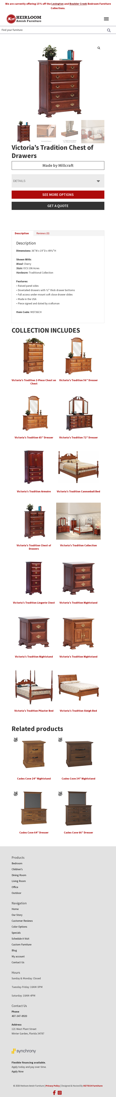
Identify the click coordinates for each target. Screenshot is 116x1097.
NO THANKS (58, 582)
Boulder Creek (78, 3)
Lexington (57, 3)
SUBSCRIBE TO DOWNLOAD (58, 573)
